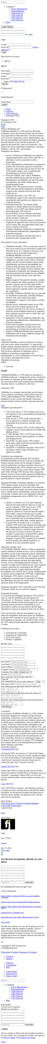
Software (9, 111)
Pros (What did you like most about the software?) (21, 686)
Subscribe (29, 882)
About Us (10, 956)
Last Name (5, 73)
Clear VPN (5, 784)
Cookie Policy (11, 971)
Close (3, 1042)
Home (8, 109)
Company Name (7, 669)
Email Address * (7, 667)
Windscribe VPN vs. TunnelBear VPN (12, 912)
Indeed (3, 813)
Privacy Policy (12, 976)
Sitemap (9, 959)
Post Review (6, 707)
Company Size (7, 672)
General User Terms (27, 1038)
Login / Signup (7, 27)
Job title (4, 674)
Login (30, 34)
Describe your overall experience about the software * (22, 700)
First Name (5, 71)
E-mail (3, 45)
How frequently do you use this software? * (18, 681)
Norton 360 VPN (8, 766)
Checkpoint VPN (8, 749)
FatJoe (3, 833)
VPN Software (17, 18)
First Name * (6, 662)
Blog (8, 22)
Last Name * (6, 664)
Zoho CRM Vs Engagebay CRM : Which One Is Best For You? (20, 917)
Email (3, 76)
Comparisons (11, 965)
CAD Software (17, 20)
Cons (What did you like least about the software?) (21, 693)
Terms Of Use (18, 81)
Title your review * (8, 684)
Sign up (7, 61)
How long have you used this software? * (17, 677)
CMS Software (17, 16)
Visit (3, 127)
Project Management (19, 9)
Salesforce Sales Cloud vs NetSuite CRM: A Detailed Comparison (20, 902)
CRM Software (17, 13)
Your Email (5, 102)
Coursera (4, 843)
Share (3, 124)
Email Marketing (17, 11)
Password (5, 47)
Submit (4, 105)
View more (5, 850)
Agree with (14, 81)
